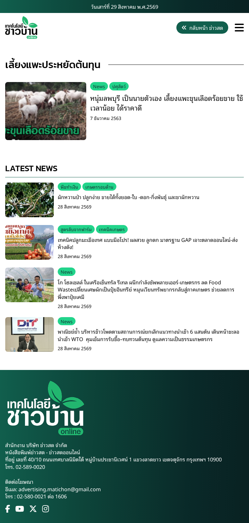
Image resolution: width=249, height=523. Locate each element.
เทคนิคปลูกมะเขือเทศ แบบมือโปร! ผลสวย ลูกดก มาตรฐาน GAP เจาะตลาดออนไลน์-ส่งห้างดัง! (148, 243)
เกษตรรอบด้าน (99, 186)
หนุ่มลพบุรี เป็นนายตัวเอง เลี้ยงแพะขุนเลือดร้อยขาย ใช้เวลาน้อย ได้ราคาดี (166, 102)
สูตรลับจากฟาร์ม (76, 229)
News (99, 86)
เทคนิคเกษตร (112, 229)
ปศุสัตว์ (119, 86)
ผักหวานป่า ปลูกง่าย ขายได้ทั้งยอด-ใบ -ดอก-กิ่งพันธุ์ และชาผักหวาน (128, 197)
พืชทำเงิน (69, 186)
